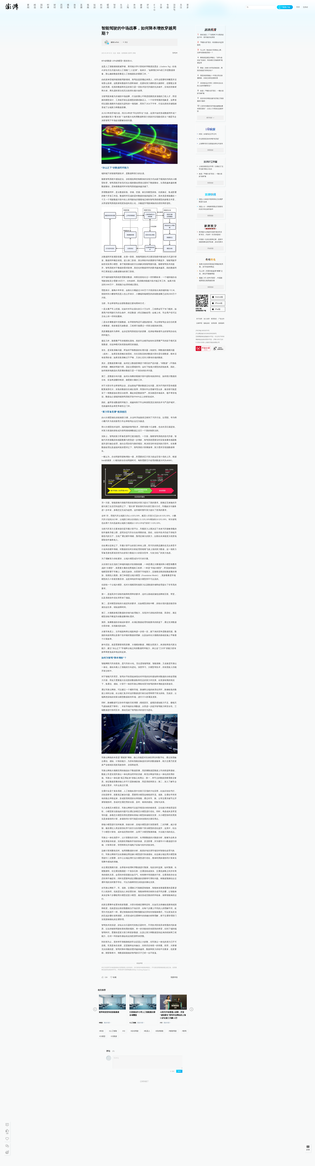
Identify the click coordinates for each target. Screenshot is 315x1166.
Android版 (219, 297)
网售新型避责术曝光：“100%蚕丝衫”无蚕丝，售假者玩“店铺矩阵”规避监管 (210, 60)
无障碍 (305, 7)
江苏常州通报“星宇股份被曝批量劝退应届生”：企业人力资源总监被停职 (210, 108)
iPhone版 (218, 303)
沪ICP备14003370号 (202, 330)
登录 (298, 7)
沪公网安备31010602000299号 (206, 333)
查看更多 (210, 150)
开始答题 (210, 248)
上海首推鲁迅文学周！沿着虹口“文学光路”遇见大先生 (211, 167)
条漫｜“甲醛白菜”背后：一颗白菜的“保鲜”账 (210, 175)
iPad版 (217, 309)
